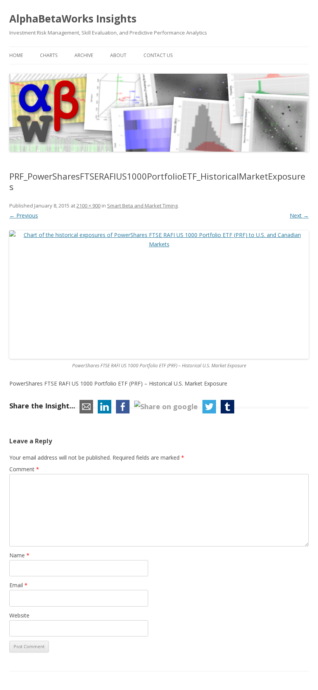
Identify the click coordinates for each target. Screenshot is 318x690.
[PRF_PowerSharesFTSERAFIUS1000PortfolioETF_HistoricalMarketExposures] (159, 294)
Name (19, 555)
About (118, 55)
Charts (48, 55)
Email (18, 585)
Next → (299, 215)
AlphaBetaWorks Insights (73, 19)
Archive (83, 55)
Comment (24, 469)
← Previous (23, 215)
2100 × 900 (88, 205)
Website (19, 615)
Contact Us (158, 55)
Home (16, 55)
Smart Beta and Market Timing (142, 205)
